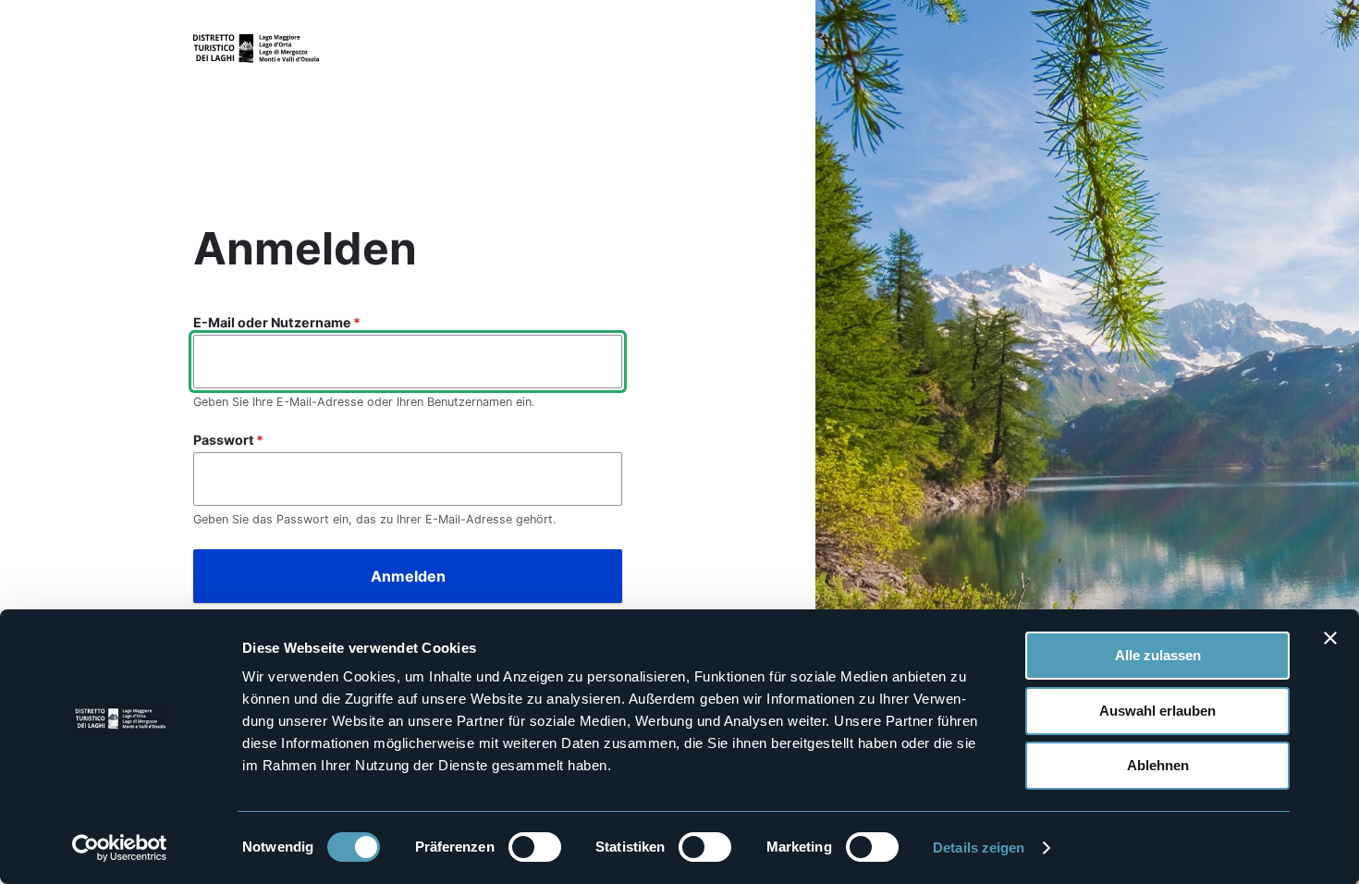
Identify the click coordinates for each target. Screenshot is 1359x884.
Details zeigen (978, 847)
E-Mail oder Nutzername (272, 322)
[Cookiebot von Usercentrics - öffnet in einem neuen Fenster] (120, 848)
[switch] (534, 847)
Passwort (223, 440)
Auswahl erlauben (1157, 710)
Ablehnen (1158, 765)
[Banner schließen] (1330, 638)
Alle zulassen (1158, 655)
